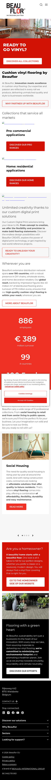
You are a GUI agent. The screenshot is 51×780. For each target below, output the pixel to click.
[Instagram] (8, 712)
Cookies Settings (25, 394)
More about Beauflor (19, 303)
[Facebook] (13, 712)
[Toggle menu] (48, 720)
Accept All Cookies (25, 400)
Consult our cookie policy (14, 387)
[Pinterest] (22, 712)
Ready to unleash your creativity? (20, 252)
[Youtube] (17, 712)
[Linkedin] (3, 712)
